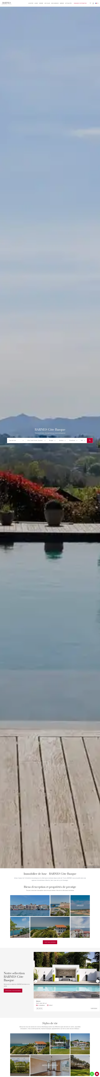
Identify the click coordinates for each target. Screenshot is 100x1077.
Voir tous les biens (50, 942)
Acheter (30, 3)
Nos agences (55, 3)
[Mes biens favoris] (90, 3)
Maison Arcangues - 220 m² (91, 866)
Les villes (47, 3)
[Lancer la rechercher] (90, 440)
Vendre (41, 3)
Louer (36, 3)
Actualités (68, 3)
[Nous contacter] (97, 1074)
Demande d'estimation (80, 3)
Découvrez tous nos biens (13, 990)
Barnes (62, 3)
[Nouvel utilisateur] (93, 3)
